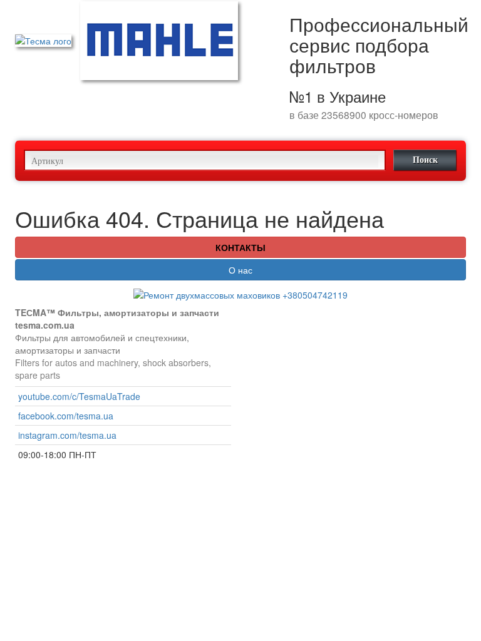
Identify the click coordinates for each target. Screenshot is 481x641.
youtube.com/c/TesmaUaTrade (79, 396)
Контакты (240, 247)
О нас (240, 270)
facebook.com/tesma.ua (65, 415)
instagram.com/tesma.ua (67, 435)
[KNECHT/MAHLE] (159, 39)
